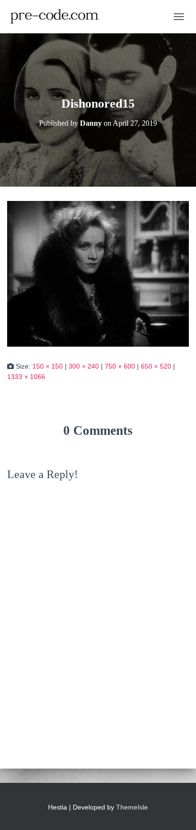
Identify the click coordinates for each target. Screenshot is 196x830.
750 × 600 (120, 366)
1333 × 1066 (26, 376)
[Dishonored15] (98, 273)
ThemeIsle (132, 807)
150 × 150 (47, 366)
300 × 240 (84, 366)
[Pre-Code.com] (58, 17)
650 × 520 (156, 366)
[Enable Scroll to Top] (177, 811)
